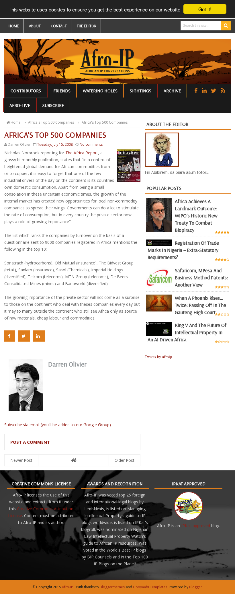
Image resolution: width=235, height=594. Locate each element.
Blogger (195, 587)
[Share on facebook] (9, 336)
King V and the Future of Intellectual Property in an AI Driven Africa (187, 332)
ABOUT (35, 25)
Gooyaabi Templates (150, 587)
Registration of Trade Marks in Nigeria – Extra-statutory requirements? (183, 249)
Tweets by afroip (158, 356)
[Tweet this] (24, 336)
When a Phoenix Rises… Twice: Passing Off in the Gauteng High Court (200, 305)
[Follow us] (213, 90)
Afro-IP (67, 587)
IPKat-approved (195, 525)
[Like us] (196, 90)
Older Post (124, 460)
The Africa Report (81, 152)
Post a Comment (30, 442)
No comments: (91, 144)
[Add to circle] (204, 90)
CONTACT (59, 25)
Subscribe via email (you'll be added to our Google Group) (57, 424)
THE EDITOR (86, 25)
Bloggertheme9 (112, 587)
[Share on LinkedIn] (39, 336)
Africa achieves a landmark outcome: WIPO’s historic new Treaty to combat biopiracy (196, 215)
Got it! (204, 9)
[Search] (226, 25)
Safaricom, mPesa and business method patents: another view (201, 277)
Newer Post (21, 460)
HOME (14, 25)
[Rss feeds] (223, 90)
